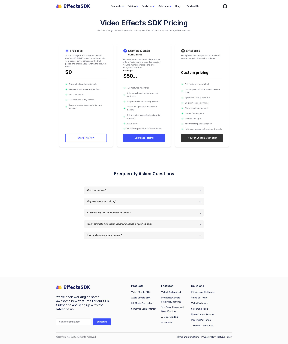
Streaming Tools (199, 308)
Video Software (199, 297)
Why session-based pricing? (102, 201)
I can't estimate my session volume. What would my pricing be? (119, 224)
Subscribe (102, 321)
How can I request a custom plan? (104, 235)
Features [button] (147, 6)
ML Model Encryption (142, 303)
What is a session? (96, 190)
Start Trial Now (86, 137)
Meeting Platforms (201, 320)
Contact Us (193, 6)
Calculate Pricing (144, 137)
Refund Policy (224, 337)
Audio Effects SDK (140, 297)
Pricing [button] (132, 6)
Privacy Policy (208, 337)
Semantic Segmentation (143, 308)
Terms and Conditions (188, 337)
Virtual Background (171, 292)
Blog (177, 6)
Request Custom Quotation (202, 137)
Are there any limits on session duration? (109, 212)
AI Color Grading (169, 317)
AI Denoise (166, 322)
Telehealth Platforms (202, 325)
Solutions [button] (164, 6)
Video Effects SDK (140, 292)
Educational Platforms (202, 292)
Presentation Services (202, 314)
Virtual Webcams (199, 303)
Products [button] (116, 6)
